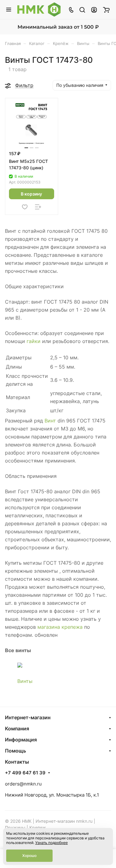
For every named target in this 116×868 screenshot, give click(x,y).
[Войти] (94, 9)
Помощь (15, 751)
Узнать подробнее (51, 842)
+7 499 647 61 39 (25, 773)
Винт (50, 421)
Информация (21, 740)
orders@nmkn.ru (23, 784)
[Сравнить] (38, 207)
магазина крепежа (60, 627)
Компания (17, 728)
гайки (34, 341)
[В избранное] (25, 207)
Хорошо (29, 855)
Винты (24, 681)
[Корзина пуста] (106, 9)
